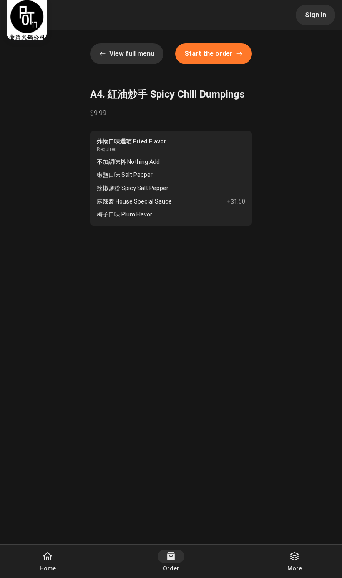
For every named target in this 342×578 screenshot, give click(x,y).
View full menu (131, 54)
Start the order (208, 54)
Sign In (315, 15)
